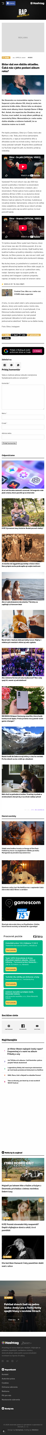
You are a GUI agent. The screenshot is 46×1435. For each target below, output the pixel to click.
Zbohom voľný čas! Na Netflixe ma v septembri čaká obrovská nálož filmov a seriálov (23, 889)
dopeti (16, 335)
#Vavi (30, 57)
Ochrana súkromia (10, 1387)
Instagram (9, 1029)
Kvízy (7, 1218)
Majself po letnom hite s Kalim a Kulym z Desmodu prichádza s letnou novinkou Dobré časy (21, 1188)
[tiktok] (17, 1361)
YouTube (37, 1029)
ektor (24, 335)
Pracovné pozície (13, 936)
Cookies (5, 1383)
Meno (4, 413)
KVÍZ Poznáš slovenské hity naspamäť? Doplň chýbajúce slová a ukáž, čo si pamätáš (20, 1227)
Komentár (6, 383)
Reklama (5, 1391)
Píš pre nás (6, 1395)
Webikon (35, 1430)
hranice (7, 338)
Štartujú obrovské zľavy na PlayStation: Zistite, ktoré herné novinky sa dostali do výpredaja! (21, 925)
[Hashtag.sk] (37, 3)
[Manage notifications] (4, 1431)
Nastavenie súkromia (11, 1399)
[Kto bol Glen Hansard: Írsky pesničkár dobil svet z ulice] (23, 1247)
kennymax (19, 1430)
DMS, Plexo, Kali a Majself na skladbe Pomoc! (24, 1075)
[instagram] (12, 1361)
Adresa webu (6, 433)
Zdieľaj (11, 3)
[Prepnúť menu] (3, 3)
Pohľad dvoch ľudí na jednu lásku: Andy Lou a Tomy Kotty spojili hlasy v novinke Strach (22, 1308)
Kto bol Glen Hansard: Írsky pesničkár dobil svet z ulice (22, 1264)
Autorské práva (8, 1379)
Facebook (23, 1029)
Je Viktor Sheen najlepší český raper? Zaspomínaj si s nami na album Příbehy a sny (25, 1051)
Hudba (7, 57)
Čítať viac (12, 1320)
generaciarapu (34, 335)
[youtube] (7, 1361)
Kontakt (5, 1374)
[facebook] (3, 1361)
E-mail (4, 423)
